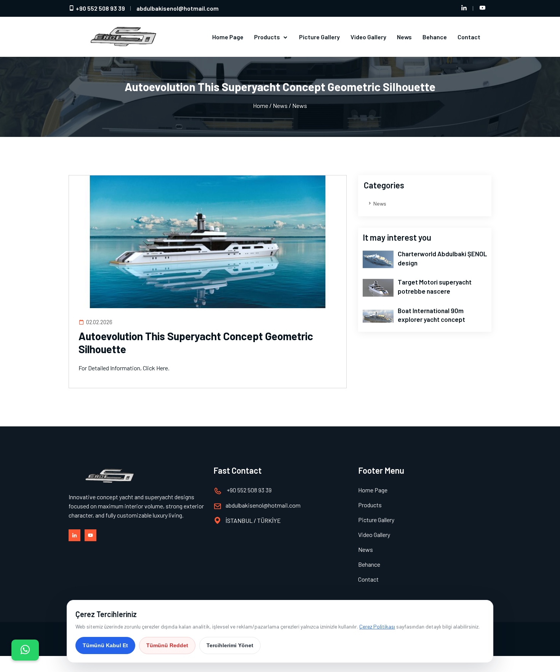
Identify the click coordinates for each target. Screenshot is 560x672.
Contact (469, 36)
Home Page (227, 36)
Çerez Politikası (377, 626)
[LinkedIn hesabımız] (464, 8)
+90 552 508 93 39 (100, 8)
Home (260, 105)
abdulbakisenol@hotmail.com (177, 8)
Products (267, 36)
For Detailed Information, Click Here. (124, 367)
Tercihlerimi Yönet (229, 645)
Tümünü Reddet (167, 645)
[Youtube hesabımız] (482, 8)
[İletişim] (25, 650)
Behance (434, 36)
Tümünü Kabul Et (105, 645)
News (404, 36)
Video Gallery (368, 36)
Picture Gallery (319, 36)
